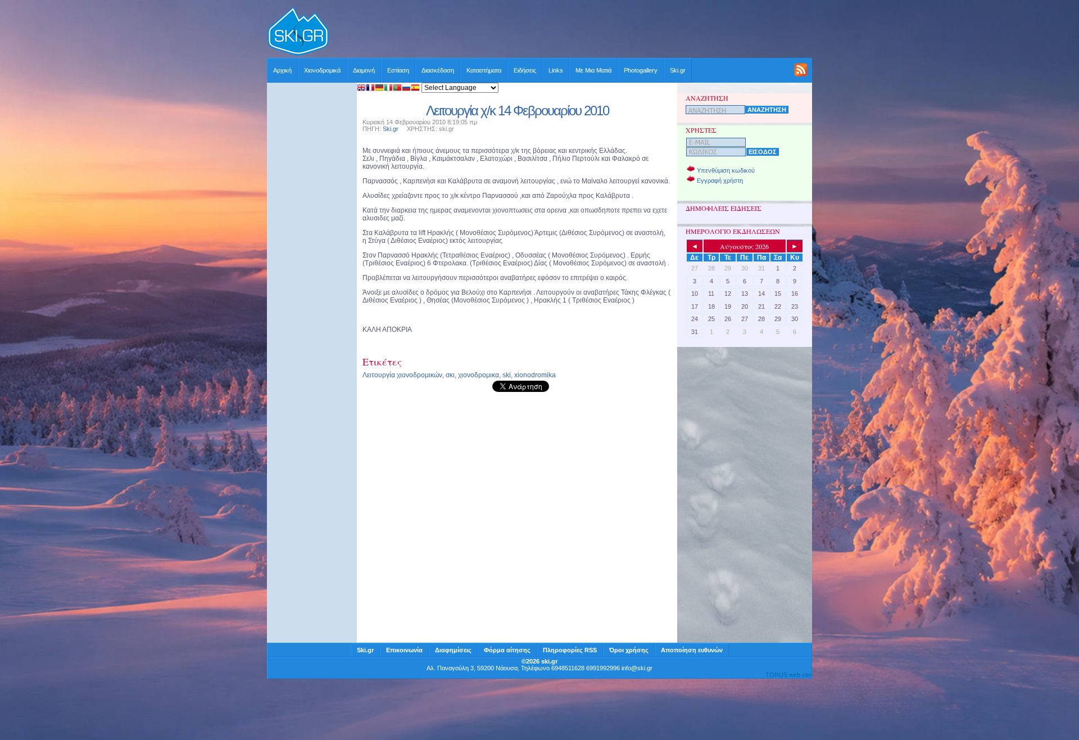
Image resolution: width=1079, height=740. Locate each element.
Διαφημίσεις (453, 650)
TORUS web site (788, 674)
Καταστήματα (483, 70)
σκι (450, 375)
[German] (379, 88)
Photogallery (641, 70)
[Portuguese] (397, 88)
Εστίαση (398, 70)
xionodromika (535, 375)
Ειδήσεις (525, 70)
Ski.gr (678, 70)
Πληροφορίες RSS (570, 650)
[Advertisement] (571, 32)
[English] (361, 88)
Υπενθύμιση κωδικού (726, 170)
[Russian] (406, 88)
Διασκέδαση (437, 70)
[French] (370, 88)
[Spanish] (415, 88)
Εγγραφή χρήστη (720, 180)
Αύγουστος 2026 (744, 246)
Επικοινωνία (404, 650)
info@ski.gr (637, 668)
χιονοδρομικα (478, 375)
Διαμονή (364, 70)
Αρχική (282, 70)
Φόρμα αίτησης (507, 650)
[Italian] (388, 88)
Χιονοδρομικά (322, 70)
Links (555, 70)
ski (506, 375)
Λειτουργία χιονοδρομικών (402, 375)
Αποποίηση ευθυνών (692, 650)
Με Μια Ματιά (593, 70)
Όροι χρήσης (629, 650)
